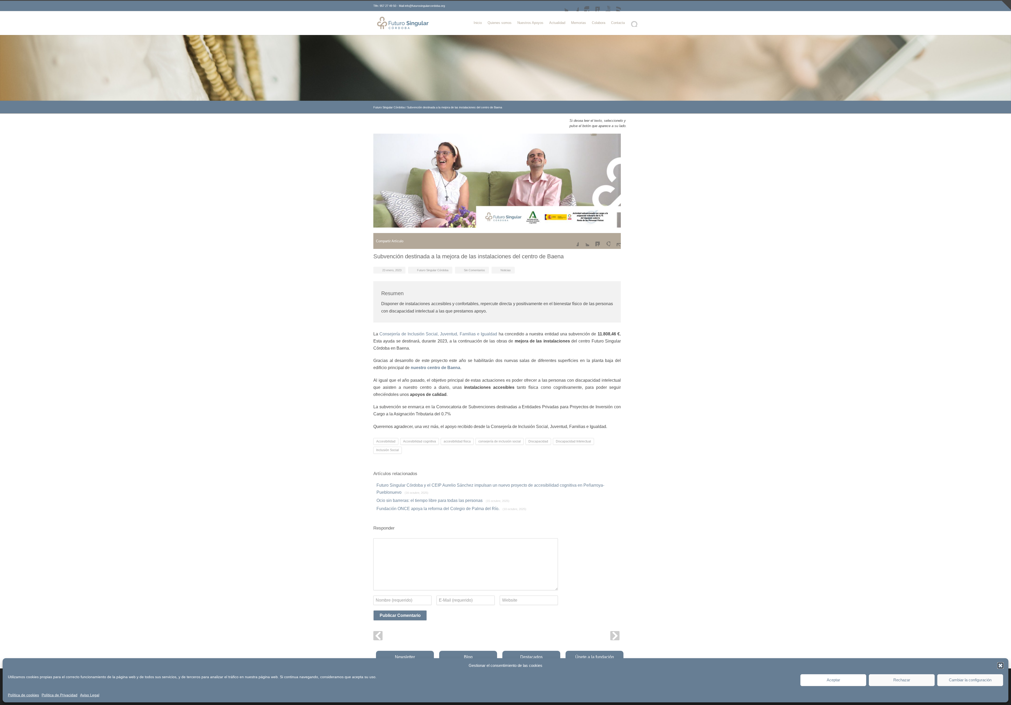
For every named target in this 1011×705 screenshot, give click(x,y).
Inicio (478, 23)
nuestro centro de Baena (435, 367)
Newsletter (405, 657)
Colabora (598, 23)
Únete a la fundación (594, 657)
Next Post (615, 635)
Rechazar (901, 680)
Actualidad (557, 23)
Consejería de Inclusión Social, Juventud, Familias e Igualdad (438, 334)
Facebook (573, 6)
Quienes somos (500, 23)
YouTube (605, 6)
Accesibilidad (385, 441)
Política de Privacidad (59, 695)
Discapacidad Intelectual (573, 441)
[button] (1000, 665)
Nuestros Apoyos (530, 23)
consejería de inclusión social (499, 441)
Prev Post (378, 635)
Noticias (505, 270)
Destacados (531, 657)
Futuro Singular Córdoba (389, 107)
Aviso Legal (89, 695)
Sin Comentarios (474, 270)
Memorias (578, 23)
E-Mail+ (615, 241)
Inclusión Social (387, 450)
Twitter (563, 6)
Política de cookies (23, 695)
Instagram (584, 6)
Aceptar (833, 680)
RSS (615, 6)
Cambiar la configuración (970, 680)
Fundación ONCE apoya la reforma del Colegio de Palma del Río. (451, 508)
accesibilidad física (457, 441)
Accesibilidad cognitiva (419, 441)
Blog (468, 657)
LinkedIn (594, 6)
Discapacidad (538, 441)
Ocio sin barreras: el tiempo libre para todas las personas (442, 500)
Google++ (605, 241)
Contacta (618, 23)
